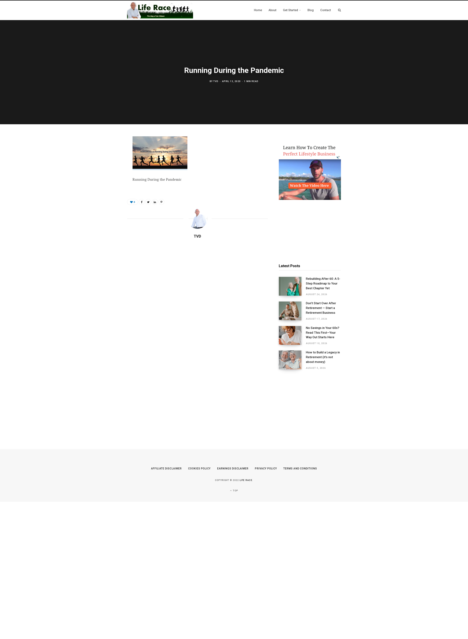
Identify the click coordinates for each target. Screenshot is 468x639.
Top (235, 490)
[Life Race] (160, 10)
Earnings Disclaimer (233, 468)
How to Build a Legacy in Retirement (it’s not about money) (323, 357)
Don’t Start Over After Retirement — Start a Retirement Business (321, 307)
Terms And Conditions (300, 468)
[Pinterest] (109, 169)
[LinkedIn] (155, 202)
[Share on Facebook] (109, 150)
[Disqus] (197, 288)
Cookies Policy (199, 468)
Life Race (246, 480)
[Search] (339, 10)
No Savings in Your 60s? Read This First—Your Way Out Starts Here (322, 332)
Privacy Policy (266, 468)
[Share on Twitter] (109, 159)
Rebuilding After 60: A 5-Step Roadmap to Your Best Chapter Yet (323, 283)
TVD (215, 81)
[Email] (109, 179)
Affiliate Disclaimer (166, 468)
